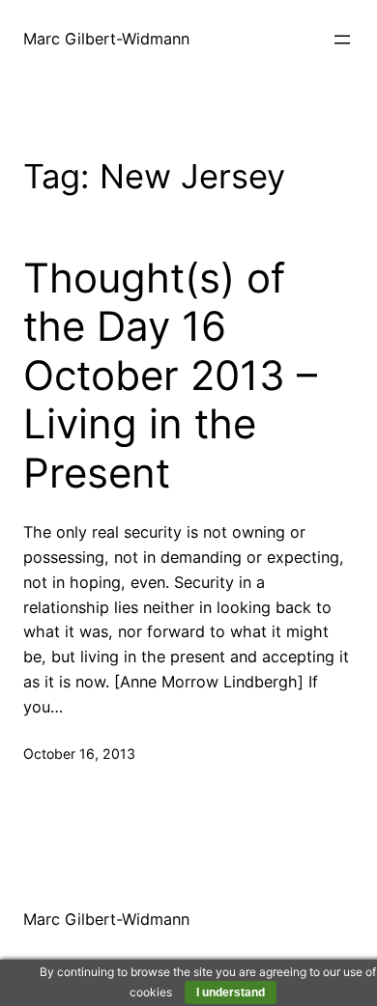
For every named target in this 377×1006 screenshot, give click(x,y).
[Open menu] (342, 39)
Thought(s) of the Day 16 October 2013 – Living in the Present (170, 375)
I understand (230, 992)
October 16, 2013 (79, 753)
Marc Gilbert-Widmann (106, 38)
